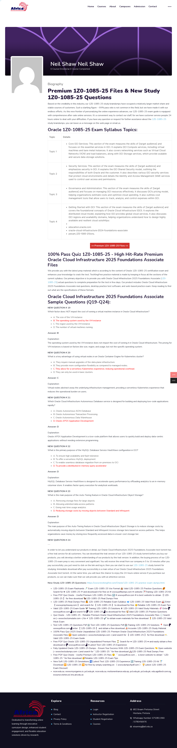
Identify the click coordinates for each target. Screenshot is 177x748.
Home (91, 6)
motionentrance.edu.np (118, 671)
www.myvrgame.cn (74, 671)
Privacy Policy (60, 719)
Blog (56, 709)
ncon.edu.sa (58, 671)
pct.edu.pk (89, 671)
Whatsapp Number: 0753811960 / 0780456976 (149, 720)
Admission (139, 6)
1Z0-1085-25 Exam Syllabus (92, 130)
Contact (153, 6)
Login (95, 709)
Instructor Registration (103, 714)
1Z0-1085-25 (159, 119)
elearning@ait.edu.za (143, 726)
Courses (101, 6)
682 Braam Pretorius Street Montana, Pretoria (146, 711)
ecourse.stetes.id (61, 674)
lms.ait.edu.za (77, 674)
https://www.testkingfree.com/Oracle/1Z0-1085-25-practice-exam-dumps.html (126, 582)
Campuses (125, 6)
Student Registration (103, 719)
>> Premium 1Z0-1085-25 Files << (109, 245)
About (112, 6)
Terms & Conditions (63, 724)
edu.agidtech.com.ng (161, 671)
